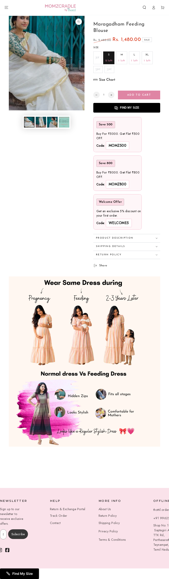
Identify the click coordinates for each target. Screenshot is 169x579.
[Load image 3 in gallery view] (52, 122)
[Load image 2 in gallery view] (41, 122)
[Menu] (6, 7)
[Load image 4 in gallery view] (64, 122)
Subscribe (18, 534)
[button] (144, 7)
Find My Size (129, 107)
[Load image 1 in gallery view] (29, 122)
